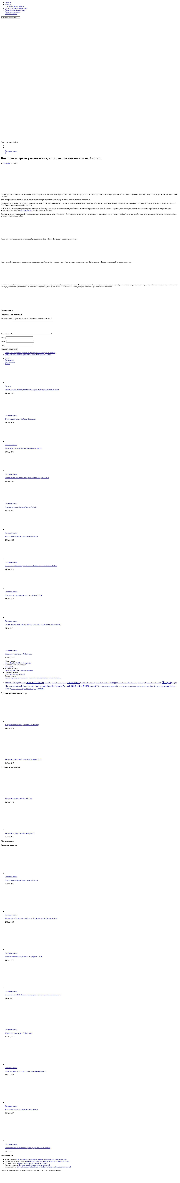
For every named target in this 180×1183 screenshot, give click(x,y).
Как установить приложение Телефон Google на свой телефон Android (41, 1159)
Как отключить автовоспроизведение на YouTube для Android (27, 478)
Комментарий (6, 334)
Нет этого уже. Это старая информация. (19, 670)
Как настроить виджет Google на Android (32, 1163)
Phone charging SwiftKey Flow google (18, 663)
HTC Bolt (101, 686)
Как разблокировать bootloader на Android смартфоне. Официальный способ (44, 1167)
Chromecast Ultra (126, 682)
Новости (8, 4)
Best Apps (113, 683)
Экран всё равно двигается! (15, 674)
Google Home (22, 686)
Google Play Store (78, 685)
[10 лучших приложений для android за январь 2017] (32, 756)
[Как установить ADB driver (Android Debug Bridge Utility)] (32, 1064)
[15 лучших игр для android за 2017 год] (32, 795)
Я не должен (9, 667)
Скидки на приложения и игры (16, 8)
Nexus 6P (147, 686)
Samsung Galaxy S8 (16, 689)
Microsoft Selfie (134, 686)
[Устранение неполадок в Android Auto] (13, 647)
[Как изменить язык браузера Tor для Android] (13, 500)
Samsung (157, 686)
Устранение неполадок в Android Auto (18, 654)
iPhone (108, 686)
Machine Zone (126, 686)
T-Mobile (29, 689)
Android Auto (48, 682)
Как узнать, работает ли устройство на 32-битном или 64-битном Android (31, 566)
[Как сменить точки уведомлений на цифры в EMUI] (13, 588)
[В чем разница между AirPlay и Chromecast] (13, 412)
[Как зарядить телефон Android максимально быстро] (13, 441)
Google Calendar (13, 686)
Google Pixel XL (47, 686)
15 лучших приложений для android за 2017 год (22, 725)
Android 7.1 (23, 682)
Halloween (92, 686)
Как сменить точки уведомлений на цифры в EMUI (23, 595)
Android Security (62, 682)
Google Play (60, 686)
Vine (35, 689)
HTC (97, 686)
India (105, 686)
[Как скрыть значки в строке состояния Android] (32, 1102)
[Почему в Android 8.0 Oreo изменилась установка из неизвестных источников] (13, 617)
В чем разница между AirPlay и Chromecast (20, 419)
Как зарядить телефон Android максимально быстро (23, 448)
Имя (3, 337)
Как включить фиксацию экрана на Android (34, 1165)
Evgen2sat (6, 163)
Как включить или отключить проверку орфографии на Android (27, 1148)
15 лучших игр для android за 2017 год (18, 798)
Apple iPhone (83, 682)
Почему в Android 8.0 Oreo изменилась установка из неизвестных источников (33, 624)
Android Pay (55, 682)
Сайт (2, 345)
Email (3, 341)
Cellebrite (119, 682)
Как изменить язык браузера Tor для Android (20, 507)
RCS (151, 686)
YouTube (40, 688)
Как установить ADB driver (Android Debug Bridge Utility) (25, 1071)
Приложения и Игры (16, 6)
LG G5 (120, 686)
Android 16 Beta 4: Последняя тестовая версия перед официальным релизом (32, 390)
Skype (23, 689)
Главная (8, 2)
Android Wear (73, 682)
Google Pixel (33, 686)
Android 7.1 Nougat (35, 682)
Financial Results (151, 682)
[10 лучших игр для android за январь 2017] (32, 830)
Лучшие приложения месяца (15, 10)
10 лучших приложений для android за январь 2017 (23, 759)
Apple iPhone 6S (91, 682)
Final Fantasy (134, 682)
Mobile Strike (141, 686)
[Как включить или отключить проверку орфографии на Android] (32, 1141)
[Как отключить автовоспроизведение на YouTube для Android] (13, 471)
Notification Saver (26, 210)
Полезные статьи (11, 14)
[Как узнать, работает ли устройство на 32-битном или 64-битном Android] (13, 559)
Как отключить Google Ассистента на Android (21, 536)
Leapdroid (113, 686)
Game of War (158, 682)
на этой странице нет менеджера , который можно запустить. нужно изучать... (33, 678)
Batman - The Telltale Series (102, 682)
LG (117, 686)
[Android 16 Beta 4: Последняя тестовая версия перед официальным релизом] (13, 382)
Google (166, 682)
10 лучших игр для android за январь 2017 (19, 833)
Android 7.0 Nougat (12, 683)
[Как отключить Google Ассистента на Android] (13, 529)
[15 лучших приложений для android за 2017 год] (32, 721)
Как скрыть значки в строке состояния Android (21, 1109)
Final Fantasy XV (142, 682)
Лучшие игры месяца (12, 12)
